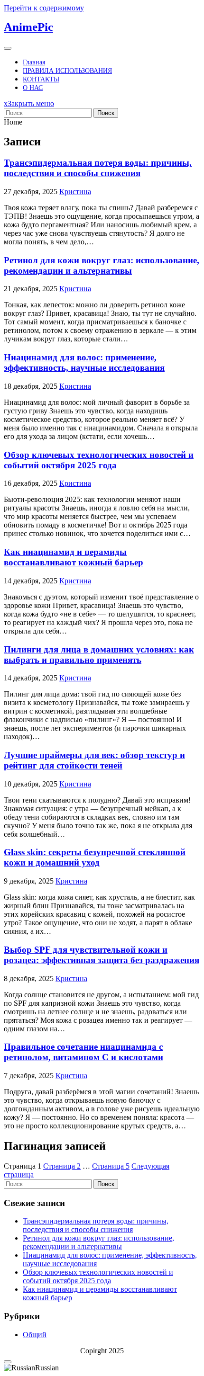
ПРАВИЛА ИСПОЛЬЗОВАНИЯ (67, 70)
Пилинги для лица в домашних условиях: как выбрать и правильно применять (99, 654)
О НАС (33, 87)
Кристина (75, 192)
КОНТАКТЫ (41, 79)
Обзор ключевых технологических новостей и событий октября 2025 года (99, 460)
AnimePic (28, 26)
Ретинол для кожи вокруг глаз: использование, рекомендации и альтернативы (101, 265)
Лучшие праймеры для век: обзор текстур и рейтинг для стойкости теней (94, 760)
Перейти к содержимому (44, 8)
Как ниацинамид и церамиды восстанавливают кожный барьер (73, 557)
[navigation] (102, 1368)
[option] (102, 1368)
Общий (34, 1335)
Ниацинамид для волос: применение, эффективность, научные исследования (84, 362)
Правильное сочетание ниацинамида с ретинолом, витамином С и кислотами (83, 1052)
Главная (34, 62)
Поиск (105, 112)
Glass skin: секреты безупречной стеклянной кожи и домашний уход (94, 857)
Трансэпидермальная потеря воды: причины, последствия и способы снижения (98, 168)
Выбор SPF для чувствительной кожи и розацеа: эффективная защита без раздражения (101, 955)
